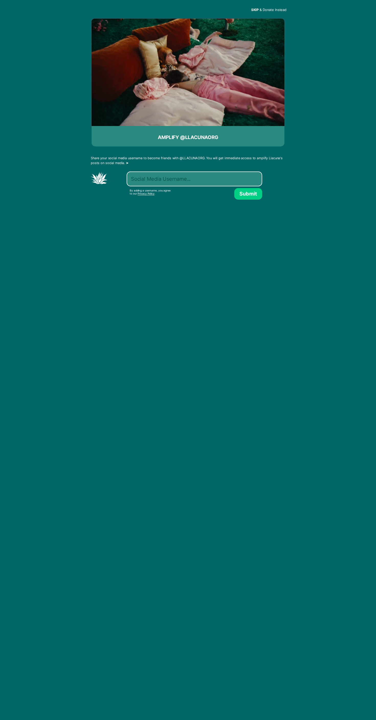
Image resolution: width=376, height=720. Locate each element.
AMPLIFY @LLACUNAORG (188, 137)
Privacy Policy (146, 193)
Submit (248, 194)
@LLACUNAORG (192, 158)
